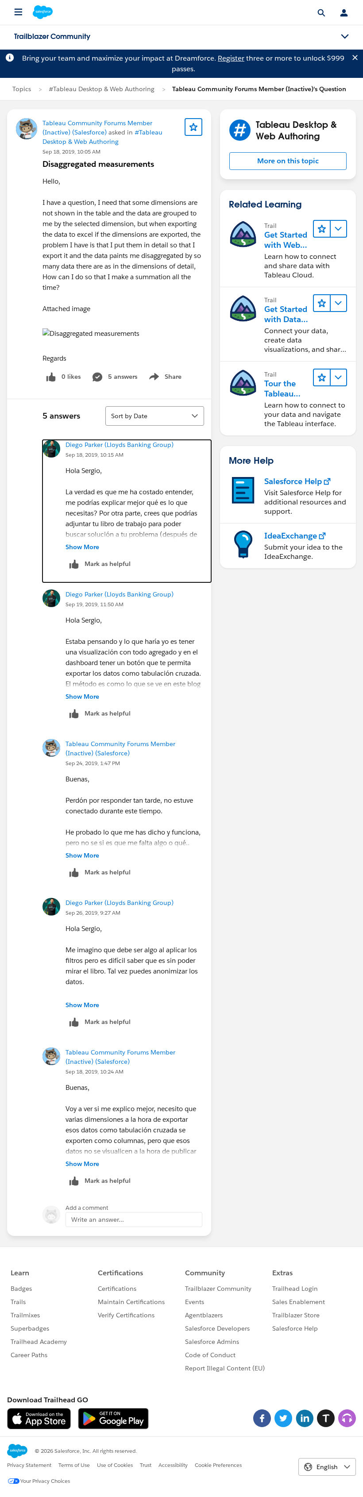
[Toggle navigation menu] (345, 36)
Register (231, 58)
